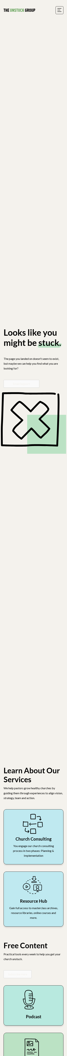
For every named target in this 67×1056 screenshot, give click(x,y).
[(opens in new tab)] (33, 823)
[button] (18, 974)
